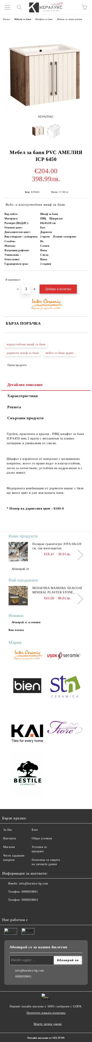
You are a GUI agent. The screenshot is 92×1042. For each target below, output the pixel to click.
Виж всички (16, 630)
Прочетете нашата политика (46, 1012)
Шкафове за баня (43, 19)
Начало (6, 19)
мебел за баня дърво (60, 353)
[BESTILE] (27, 775)
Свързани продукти (25, 418)
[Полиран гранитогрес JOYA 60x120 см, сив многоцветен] (18, 551)
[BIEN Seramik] (27, 686)
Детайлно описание (25, 385)
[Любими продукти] (72, 7)
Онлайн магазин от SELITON (46, 1037)
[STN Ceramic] (64, 686)
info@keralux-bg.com (33, 883)
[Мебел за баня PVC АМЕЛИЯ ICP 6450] (38, 132)
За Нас (7, 829)
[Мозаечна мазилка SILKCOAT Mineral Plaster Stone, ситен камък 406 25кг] (18, 595)
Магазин (9, 847)
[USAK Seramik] (64, 655)
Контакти (9, 838)
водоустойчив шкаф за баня (26, 344)
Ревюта (14, 407)
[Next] (78, 555)
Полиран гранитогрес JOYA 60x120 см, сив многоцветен (56, 546)
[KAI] (27, 728)
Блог (35, 829)
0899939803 (30, 899)
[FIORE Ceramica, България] (64, 728)
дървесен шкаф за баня (23, 353)
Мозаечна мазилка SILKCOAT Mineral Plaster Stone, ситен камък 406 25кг (57, 590)
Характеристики (22, 396)
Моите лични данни (48, 1024)
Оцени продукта (16, 365)
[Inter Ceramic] (27, 655)
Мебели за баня (22, 19)
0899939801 (30, 891)
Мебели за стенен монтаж (69, 19)
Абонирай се (20, 569)
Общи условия (42, 838)
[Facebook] (7, 908)
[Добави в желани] (81, 277)
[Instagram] (17, 908)
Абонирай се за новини (26, 622)
